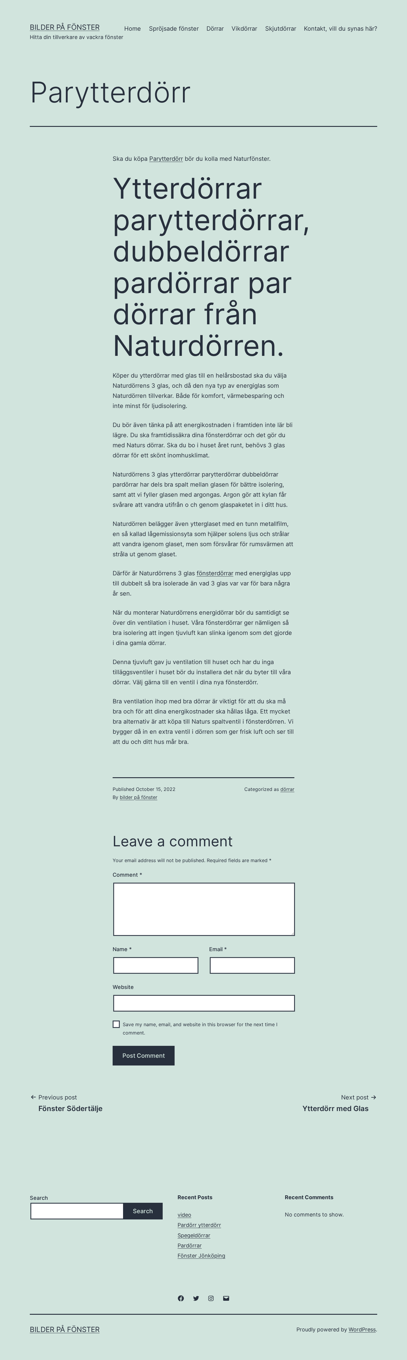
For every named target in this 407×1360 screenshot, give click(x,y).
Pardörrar (190, 1245)
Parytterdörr (166, 158)
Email (218, 949)
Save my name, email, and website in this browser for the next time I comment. (200, 1028)
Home (132, 28)
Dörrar (215, 28)
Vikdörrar (244, 28)
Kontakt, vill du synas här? (340, 28)
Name (122, 949)
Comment (127, 875)
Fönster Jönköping (201, 1255)
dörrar (287, 789)
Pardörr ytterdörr (199, 1225)
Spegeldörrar (194, 1235)
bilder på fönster (138, 797)
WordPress (362, 1329)
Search (39, 1198)
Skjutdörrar (280, 28)
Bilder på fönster (65, 27)
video (184, 1215)
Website (123, 987)
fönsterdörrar (215, 573)
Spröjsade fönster (174, 28)
